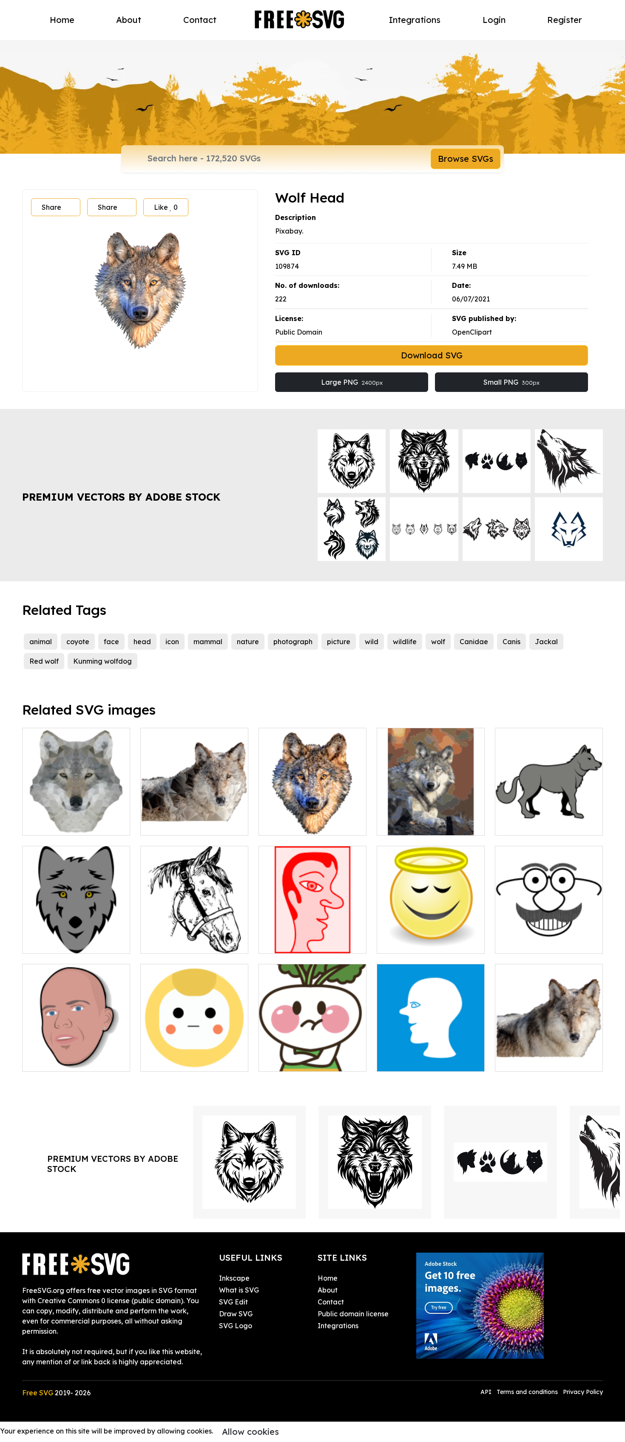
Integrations (414, 19)
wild (371, 641)
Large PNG (352, 382)
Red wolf (44, 661)
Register (564, 19)
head (142, 641)
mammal (207, 641)
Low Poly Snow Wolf (183, 824)
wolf (438, 641)
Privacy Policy (583, 1392)
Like (166, 207)
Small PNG (511, 382)
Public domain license (353, 1314)
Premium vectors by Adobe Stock (121, 496)
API (486, 1392)
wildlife (405, 641)
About (128, 19)
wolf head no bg (294, 824)
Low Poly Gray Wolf (63, 824)
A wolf (396, 824)
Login (494, 19)
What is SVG (239, 1290)
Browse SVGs (465, 158)
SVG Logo (235, 1325)
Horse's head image (183, 942)
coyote (77, 641)
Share (51, 207)
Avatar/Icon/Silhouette (425, 1060)
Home (62, 19)
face (111, 641)
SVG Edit (233, 1302)
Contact (199, 19)
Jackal (546, 641)
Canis (511, 641)
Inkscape (234, 1278)
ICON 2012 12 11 (294, 942)
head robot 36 (173, 1060)
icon (172, 641)
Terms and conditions (527, 1392)
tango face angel (415, 942)
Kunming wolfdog (102, 661)
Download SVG (432, 355)
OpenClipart (472, 332)
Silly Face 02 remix (535, 942)
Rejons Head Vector (64, 1060)
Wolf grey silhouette (537, 824)
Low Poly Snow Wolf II (541, 1060)
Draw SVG (236, 1314)
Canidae (474, 641)
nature (248, 641)
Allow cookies (250, 1431)
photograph (292, 641)
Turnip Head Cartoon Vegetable (312, 1054)
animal (40, 641)
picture (338, 641)
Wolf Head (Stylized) (66, 942)
